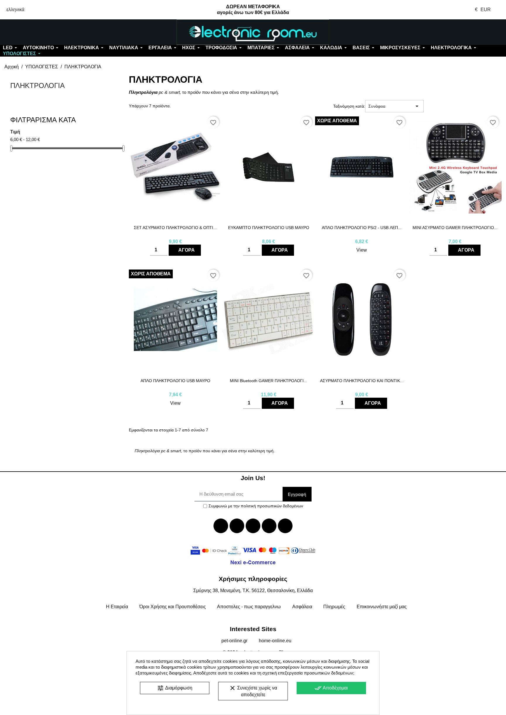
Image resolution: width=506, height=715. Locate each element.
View (361, 250)
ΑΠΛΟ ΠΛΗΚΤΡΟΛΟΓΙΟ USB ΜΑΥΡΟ (175, 380)
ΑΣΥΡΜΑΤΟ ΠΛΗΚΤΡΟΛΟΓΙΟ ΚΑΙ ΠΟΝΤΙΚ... (362, 380)
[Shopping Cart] (463, 32)
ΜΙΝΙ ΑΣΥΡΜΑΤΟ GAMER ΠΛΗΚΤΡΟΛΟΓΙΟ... (455, 227)
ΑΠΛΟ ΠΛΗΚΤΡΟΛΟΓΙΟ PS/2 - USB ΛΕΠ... (361, 227)
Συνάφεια (394, 106)
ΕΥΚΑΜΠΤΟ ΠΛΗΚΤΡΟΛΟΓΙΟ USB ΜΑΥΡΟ (268, 227)
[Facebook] (220, 526)
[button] (42, 32)
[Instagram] (269, 526)
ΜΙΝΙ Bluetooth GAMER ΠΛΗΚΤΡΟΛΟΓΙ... (268, 380)
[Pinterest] (285, 526)
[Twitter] (237, 526)
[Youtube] (253, 526)
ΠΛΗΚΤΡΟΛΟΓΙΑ (37, 85)
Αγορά (186, 250)
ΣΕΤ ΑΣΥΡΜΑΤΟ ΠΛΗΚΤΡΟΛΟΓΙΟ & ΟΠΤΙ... (175, 227)
